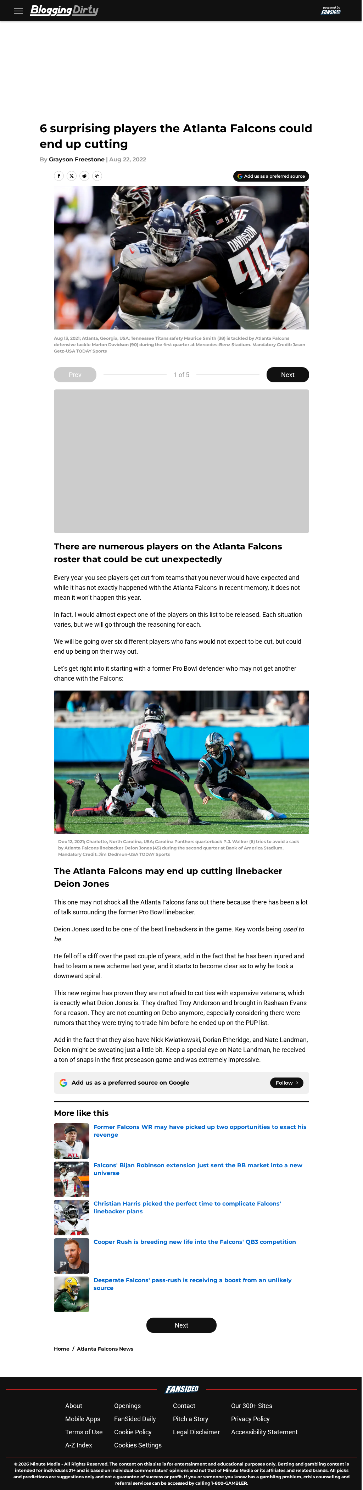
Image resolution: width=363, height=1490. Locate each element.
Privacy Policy (250, 1419)
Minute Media (45, 1464)
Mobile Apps (82, 1419)
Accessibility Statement (264, 1432)
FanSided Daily (135, 1419)
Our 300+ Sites (251, 1405)
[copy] (97, 176)
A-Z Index (78, 1445)
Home (61, 1349)
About (73, 1405)
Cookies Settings (138, 1445)
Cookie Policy (133, 1432)
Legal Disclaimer (196, 1432)
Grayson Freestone (77, 159)
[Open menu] (18, 10)
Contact (184, 1405)
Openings (127, 1405)
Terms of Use (84, 1432)
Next (288, 374)
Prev (75, 374)
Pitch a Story (190, 1419)
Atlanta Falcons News (105, 1349)
